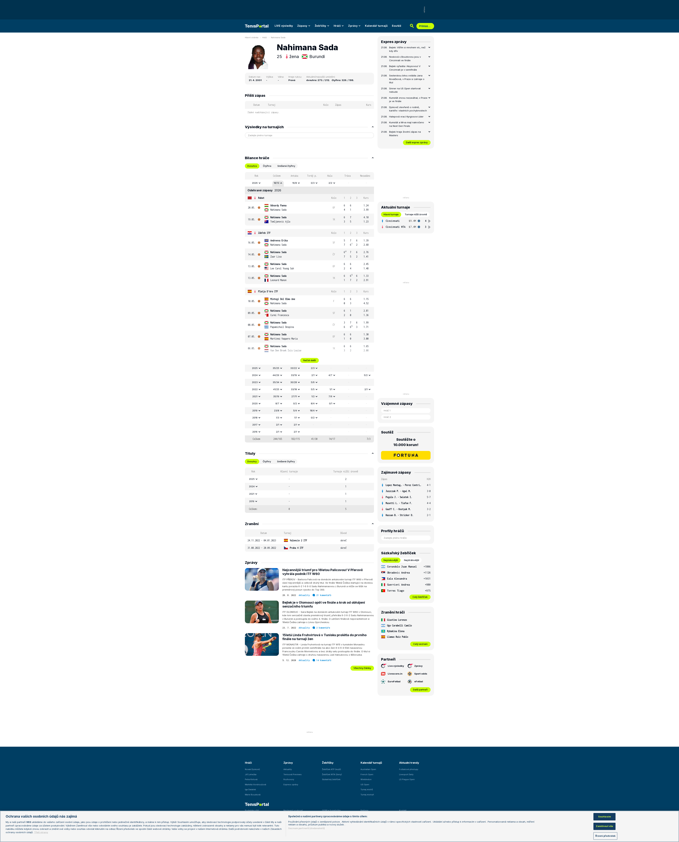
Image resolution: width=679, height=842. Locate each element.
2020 (255, 403)
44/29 (276, 375)
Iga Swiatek (250, 789)
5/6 (313, 382)
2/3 (313, 368)
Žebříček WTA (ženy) (332, 774)
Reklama (364, 810)
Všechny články (362, 668)
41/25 (276, 389)
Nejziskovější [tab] (391, 560)
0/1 (330, 403)
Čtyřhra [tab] (267, 165)
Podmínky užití (252, 810)
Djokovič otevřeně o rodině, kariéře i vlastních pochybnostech (408, 109)
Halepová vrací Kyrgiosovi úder (406, 116)
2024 (255, 375)
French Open (367, 774)
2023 (255, 382)
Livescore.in (395, 673)
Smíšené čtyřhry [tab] (286, 165)
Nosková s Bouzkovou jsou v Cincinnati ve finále (405, 58)
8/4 (313, 403)
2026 (255, 182)
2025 (255, 368)
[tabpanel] (309, 307)
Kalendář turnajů (376, 25)
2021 (254, 396)
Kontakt (403, 810)
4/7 (330, 375)
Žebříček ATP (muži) (331, 769)
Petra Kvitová (251, 779)
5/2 (366, 375)
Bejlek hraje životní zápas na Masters (405, 133)
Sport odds (420, 673)
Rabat (261, 197)
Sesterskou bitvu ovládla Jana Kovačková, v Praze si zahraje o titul (406, 79)
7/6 (330, 396)
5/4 (295, 410)
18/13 (276, 182)
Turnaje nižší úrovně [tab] (416, 214)
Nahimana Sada (278, 37)
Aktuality (304, 595)
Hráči (337, 25)
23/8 (276, 410)
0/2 (295, 403)
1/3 (277, 417)
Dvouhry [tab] (252, 461)
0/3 (313, 182)
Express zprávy (290, 784)
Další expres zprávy (417, 142)
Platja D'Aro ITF (268, 291)
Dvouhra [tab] (252, 165)
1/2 (313, 396)
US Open (365, 784)
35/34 (276, 382)
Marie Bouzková (252, 794)
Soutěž (396, 25)
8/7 (277, 403)
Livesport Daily (406, 774)
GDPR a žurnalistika (331, 810)
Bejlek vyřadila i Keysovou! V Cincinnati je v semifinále (404, 68)
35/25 (276, 368)
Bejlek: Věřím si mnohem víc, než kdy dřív (407, 49)
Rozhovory (288, 779)
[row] (309, 183)
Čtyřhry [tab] (267, 461)
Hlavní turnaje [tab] (391, 214)
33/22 (293, 368)
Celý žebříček (420, 596)
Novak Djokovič (252, 769)
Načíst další (309, 360)
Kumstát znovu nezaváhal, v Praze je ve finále (408, 99)
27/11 (294, 396)
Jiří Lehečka (250, 774)
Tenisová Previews (292, 774)
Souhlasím (604, 816)
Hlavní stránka (251, 37)
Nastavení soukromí (293, 810)
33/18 (294, 389)
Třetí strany (41, 832)
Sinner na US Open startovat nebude (405, 90)
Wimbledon (366, 779)
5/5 (313, 389)
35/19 (276, 396)
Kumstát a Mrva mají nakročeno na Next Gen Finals (406, 124)
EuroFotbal (394, 681)
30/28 (293, 382)
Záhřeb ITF (264, 232)
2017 (254, 424)
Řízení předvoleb (605, 835)
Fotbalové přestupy (408, 769)
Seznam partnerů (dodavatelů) (306, 828)
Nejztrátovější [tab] (411, 560)
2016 (254, 431)
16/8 (294, 182)
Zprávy (353, 25)
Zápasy (302, 25)
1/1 (331, 389)
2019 (254, 410)
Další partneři (420, 689)
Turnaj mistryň (367, 794)
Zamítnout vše (604, 826)
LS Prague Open (407, 779)
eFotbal (418, 681)
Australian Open (368, 769)
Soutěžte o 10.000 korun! (405, 442)
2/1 (313, 375)
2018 (254, 417)
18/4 (312, 410)
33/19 (294, 375)
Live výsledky (396, 665)
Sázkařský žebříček (331, 779)
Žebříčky (320, 25)
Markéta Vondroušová (255, 784)
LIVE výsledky (284, 25)
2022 (255, 389)
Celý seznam (420, 644)
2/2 (330, 182)
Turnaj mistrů (367, 789)
